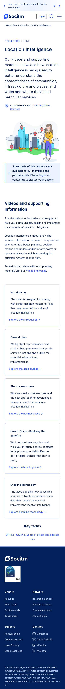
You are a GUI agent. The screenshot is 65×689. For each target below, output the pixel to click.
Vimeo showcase (36, 270)
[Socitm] (14, 16)
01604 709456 (44, 639)
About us (9, 598)
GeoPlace (15, 109)
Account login (39, 616)
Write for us (11, 604)
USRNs (20, 534)
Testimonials (11, 616)
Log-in (43, 175)
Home (8, 25)
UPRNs (10, 534)
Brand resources (13, 650)
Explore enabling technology (26, 511)
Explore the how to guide (24, 467)
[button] (54, 6)
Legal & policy (12, 645)
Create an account (42, 610)
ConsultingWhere (41, 105)
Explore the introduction (23, 319)
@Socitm (41, 645)
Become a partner (41, 604)
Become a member (42, 598)
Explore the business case (24, 413)
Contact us (42, 633)
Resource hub (20, 25)
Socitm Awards (12, 610)
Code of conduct (14, 639)
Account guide (12, 633)
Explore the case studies (23, 368)
